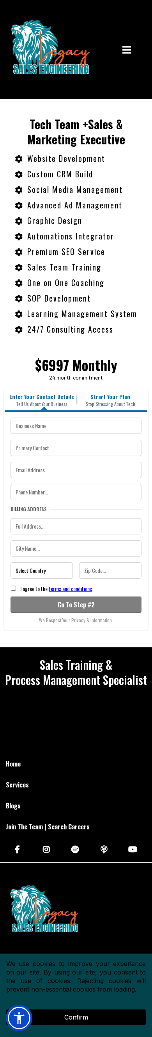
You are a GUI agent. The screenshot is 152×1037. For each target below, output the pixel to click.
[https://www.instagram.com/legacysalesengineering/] (47, 849)
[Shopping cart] (144, 50)
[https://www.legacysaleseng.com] (49, 50)
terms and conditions (70, 588)
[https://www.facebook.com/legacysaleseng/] (18, 849)
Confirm (76, 1017)
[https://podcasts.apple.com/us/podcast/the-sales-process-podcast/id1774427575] (105, 849)
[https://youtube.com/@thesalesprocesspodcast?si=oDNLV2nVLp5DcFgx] (133, 849)
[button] (126, 50)
